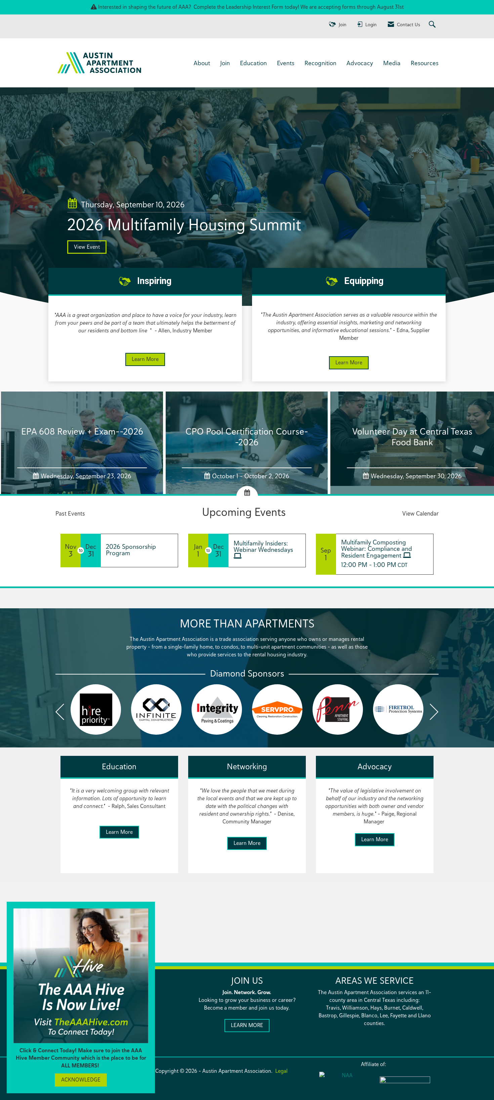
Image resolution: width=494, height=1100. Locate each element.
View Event (87, 246)
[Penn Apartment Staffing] (156, 709)
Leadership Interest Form (254, 6)
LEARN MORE (247, 1025)
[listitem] (247, 197)
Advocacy (359, 63)
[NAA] (344, 1083)
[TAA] (405, 1084)
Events (285, 63)
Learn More (145, 359)
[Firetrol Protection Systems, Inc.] (217, 709)
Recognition (320, 63)
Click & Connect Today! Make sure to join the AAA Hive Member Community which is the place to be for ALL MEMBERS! (81, 1058)
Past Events (70, 513)
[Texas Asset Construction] (338, 709)
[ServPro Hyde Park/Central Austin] (96, 709)
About (202, 63)
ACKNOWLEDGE (80, 1079)
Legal (281, 1070)
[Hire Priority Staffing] (398, 709)
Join (225, 63)
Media (392, 63)
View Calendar (420, 513)
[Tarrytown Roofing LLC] (277, 709)
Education (253, 63)
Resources (425, 63)
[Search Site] (433, 25)
